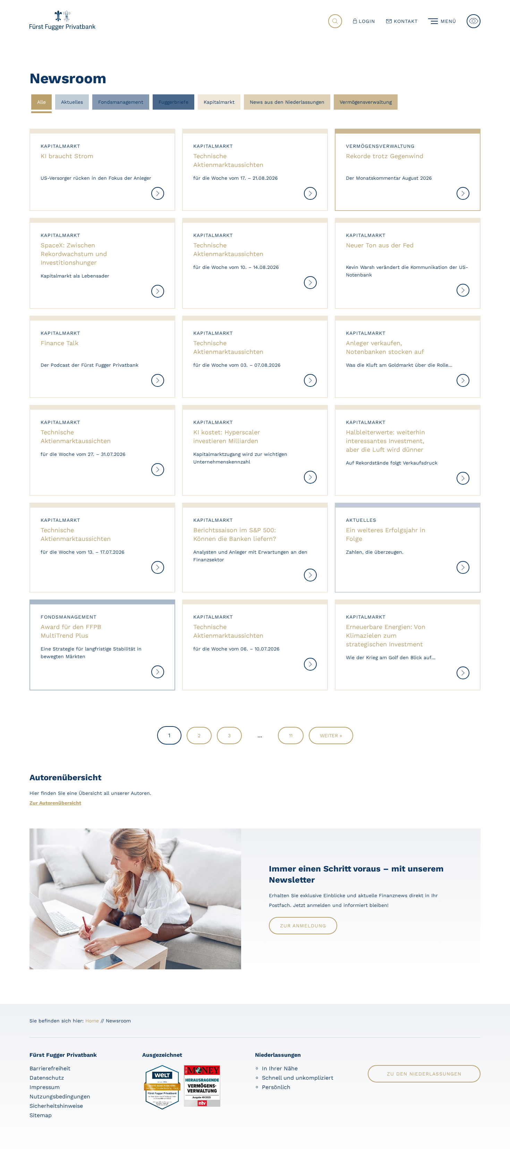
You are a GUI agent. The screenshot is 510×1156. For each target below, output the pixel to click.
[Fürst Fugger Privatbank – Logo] (62, 28)
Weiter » (331, 735)
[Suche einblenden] (335, 21)
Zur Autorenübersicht (55, 803)
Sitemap (40, 1115)
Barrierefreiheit (49, 1068)
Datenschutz (46, 1077)
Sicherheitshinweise (56, 1106)
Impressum (44, 1087)
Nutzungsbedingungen (59, 1096)
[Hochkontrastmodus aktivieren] (474, 21)
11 (290, 735)
